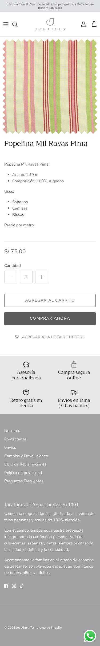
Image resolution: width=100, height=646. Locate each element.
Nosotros (12, 430)
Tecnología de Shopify (46, 627)
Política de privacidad (23, 472)
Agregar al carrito (50, 300)
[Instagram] (14, 586)
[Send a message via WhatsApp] (90, 636)
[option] (50, 87)
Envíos (10, 447)
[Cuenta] (82, 24)
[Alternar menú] (6, 24)
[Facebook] (6, 586)
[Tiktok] (22, 586)
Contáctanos (15, 439)
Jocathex (22, 627)
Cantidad (12, 265)
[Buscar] (17, 24)
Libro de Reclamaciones (25, 464)
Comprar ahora (50, 318)
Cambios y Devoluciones (26, 456)
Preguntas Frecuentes (23, 481)
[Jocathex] (50, 24)
